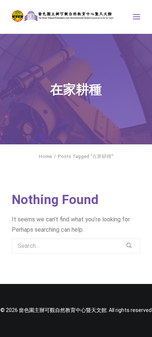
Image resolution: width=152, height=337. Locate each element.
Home (45, 156)
